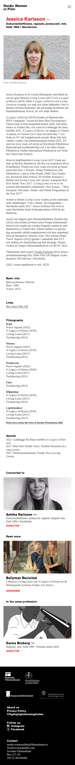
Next (65, 59)
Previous (10, 59)
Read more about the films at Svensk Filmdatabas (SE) (34, 422)
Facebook (12, 729)
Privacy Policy (16, 711)
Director (12, 525)
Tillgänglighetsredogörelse (25, 714)
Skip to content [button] (11, 3)
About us (13, 707)
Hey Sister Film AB (17, 306)
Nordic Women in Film (15, 7)
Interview (13, 590)
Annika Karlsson (43, 251)
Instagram (17, 726)
